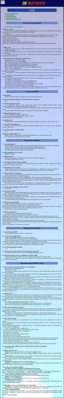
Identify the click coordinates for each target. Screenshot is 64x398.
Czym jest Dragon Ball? (11, 13)
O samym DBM (9, 15)
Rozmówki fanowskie (11, 18)
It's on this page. (9, 347)
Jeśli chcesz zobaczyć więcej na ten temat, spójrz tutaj (19, 149)
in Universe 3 (11, 71)
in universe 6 (33, 65)
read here (34, 64)
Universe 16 (47, 69)
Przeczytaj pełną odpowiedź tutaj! (14, 26)
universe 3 (57, 75)
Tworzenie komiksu (10, 16)
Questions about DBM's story (13, 19)
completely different (36, 67)
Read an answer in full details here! (14, 268)
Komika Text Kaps (10, 153)
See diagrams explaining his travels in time (16, 301)
